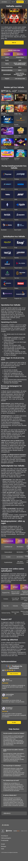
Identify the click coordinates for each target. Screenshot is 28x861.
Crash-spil (15, 91)
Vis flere (14, 722)
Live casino (9, 91)
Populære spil (3, 91)
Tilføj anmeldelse (14, 673)
